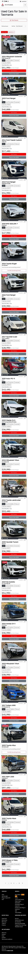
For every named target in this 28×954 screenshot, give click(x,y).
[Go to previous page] (5, 883)
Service (17, 918)
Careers (4, 934)
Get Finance (14, 70)
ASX (16, 910)
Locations (23, 1)
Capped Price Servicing (20, 925)
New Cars (4, 921)
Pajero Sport (18, 901)
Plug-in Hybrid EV (6, 897)
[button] (25, 4)
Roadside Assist (19, 926)
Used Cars (4, 918)
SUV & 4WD (5, 896)
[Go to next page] (22, 883)
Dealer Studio (10, 950)
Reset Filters (4, 32)
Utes (3, 894)
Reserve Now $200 (14, 73)
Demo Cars (4, 920)
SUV (3, 899)
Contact (4, 937)
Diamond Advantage (20, 923)
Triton (16, 897)
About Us (4, 932)
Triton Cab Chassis (19, 899)
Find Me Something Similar (14, 270)
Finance (4, 925)
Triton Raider (18, 912)
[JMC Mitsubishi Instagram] (4, 1)
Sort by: (13, 26)
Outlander (17, 902)
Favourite (20, 54)
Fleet (3, 936)
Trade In (4, 923)
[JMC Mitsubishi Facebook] (3, 1)
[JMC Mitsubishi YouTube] (6, 1)
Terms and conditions (7, 939)
